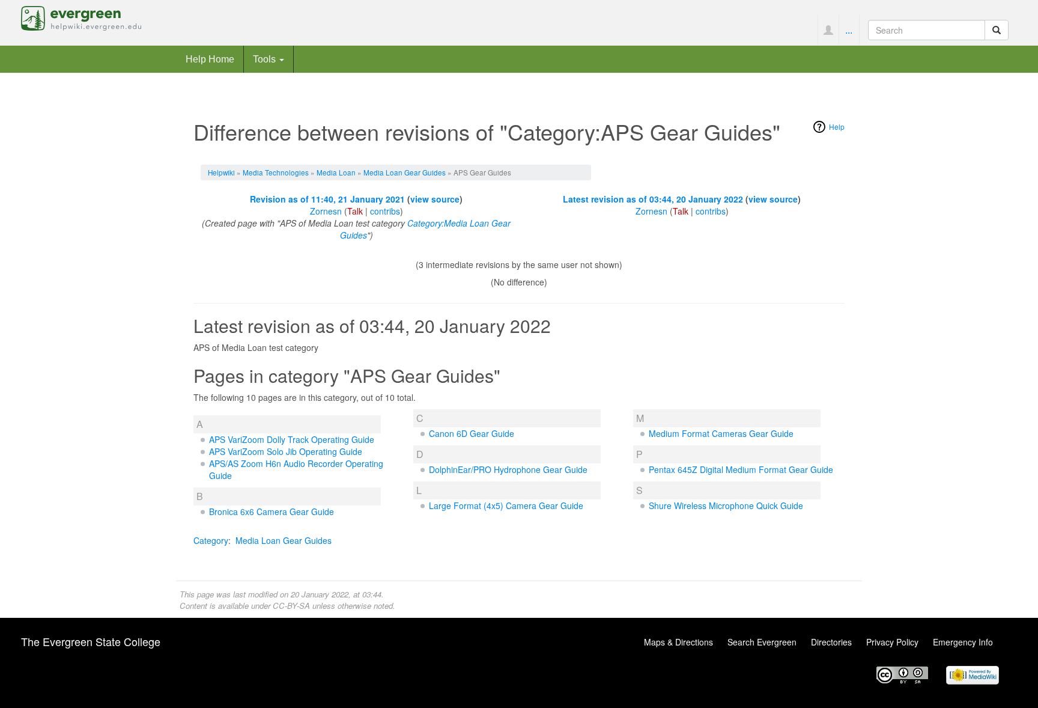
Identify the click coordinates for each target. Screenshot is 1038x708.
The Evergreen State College (90, 641)
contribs (385, 211)
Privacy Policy (892, 642)
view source (435, 199)
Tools (265, 58)
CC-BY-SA (291, 605)
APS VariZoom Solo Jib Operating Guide (285, 451)
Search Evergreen (762, 642)
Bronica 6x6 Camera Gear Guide (271, 511)
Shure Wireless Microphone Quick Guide (726, 505)
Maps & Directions (678, 642)
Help (837, 126)
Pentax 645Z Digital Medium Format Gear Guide (741, 469)
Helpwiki (221, 172)
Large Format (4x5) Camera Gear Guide (506, 505)
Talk (355, 211)
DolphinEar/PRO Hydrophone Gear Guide (508, 469)
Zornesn (326, 211)
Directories (831, 642)
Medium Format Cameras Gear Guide (721, 433)
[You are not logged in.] (828, 30)
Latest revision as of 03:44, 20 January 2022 (653, 199)
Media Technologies (276, 172)
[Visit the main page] (81, 17)
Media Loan (336, 172)
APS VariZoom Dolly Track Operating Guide (291, 439)
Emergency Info (963, 642)
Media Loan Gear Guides (404, 172)
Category (210, 540)
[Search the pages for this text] (997, 30)
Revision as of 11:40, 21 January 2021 (327, 199)
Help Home (210, 58)
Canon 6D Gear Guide (471, 433)
